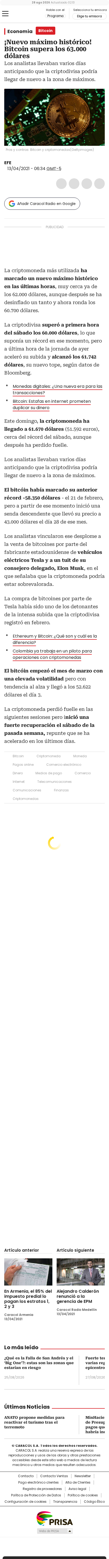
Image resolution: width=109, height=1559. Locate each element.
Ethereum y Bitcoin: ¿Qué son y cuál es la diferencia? (55, 639)
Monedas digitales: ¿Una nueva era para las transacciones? (57, 389)
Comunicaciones (27, 790)
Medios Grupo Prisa (55, 1531)
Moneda (80, 756)
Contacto (26, 1476)
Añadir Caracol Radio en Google (46, 203)
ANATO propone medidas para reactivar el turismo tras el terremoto (34, 1422)
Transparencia (65, 1502)
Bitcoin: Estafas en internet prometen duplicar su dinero (52, 404)
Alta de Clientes (77, 1482)
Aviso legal (77, 1489)
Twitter (74, 183)
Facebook (61, 183)
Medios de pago (48, 773)
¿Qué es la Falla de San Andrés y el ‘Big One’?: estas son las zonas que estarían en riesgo (39, 1363)
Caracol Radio (26, 14)
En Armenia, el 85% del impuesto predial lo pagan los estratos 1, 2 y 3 (28, 1299)
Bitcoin (18, 756)
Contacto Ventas (54, 1476)
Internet (19, 781)
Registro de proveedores (42, 1489)
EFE (7, 163)
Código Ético (94, 1502)
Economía (20, 31)
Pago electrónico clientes (38, 1482)
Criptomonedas (26, 798)
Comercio (83, 773)
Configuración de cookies (25, 1502)
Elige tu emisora (89, 16)
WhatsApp (99, 183)
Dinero (18, 773)
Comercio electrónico (63, 764)
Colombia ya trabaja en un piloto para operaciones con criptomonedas (52, 654)
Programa (55, 16)
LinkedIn (86, 183)
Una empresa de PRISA (54, 1518)
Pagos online (23, 764)
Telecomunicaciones (54, 781)
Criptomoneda (49, 756)
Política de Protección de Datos (36, 1495)
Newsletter (83, 1476)
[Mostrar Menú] (5, 13)
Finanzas (61, 790)
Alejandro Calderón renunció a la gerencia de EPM (78, 1296)
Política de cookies (83, 1495)
